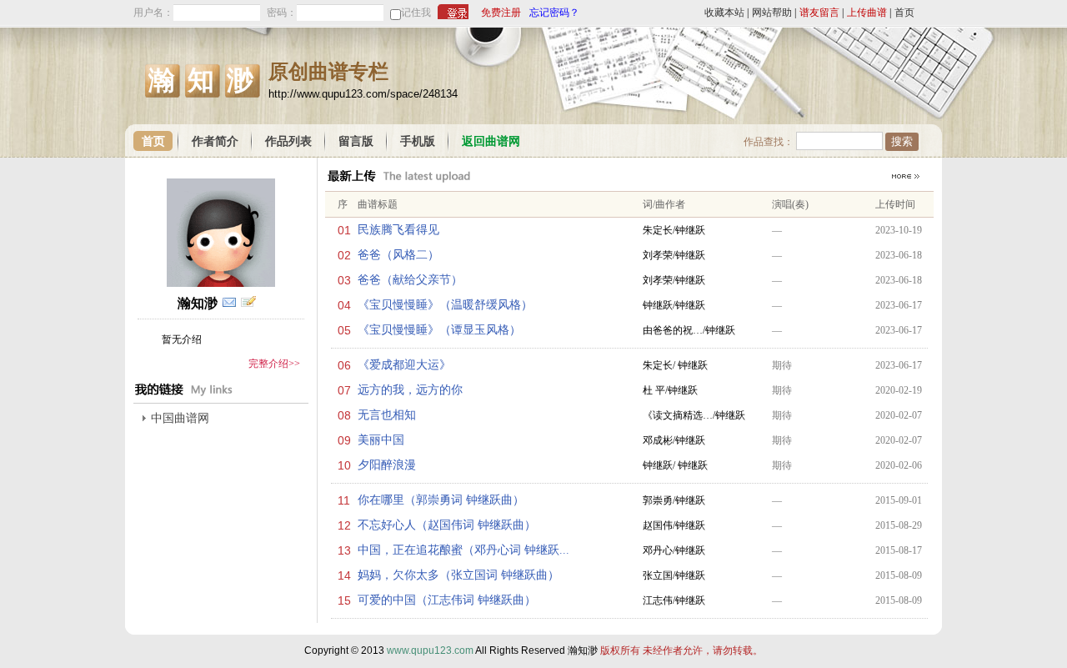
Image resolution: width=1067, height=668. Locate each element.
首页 (904, 12)
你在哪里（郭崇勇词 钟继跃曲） (441, 500)
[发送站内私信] (229, 302)
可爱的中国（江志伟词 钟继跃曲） (447, 600)
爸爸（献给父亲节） (410, 280)
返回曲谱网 (491, 141)
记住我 (416, 12)
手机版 (417, 141)
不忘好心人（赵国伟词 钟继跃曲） (447, 525)
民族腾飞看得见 (398, 230)
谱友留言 (819, 12)
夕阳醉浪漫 (387, 465)
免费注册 (501, 12)
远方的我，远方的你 (410, 390)
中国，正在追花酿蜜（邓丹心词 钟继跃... (463, 550)
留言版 (355, 141)
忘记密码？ (554, 12)
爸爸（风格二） (398, 255)
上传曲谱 (867, 12)
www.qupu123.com (430, 650)
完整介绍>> (274, 363)
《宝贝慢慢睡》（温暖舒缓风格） (445, 305)
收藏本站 (724, 12)
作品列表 (288, 141)
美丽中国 (381, 440)
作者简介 (215, 141)
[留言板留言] (248, 302)
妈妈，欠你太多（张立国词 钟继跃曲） (458, 575)
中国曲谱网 (180, 418)
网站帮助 (772, 12)
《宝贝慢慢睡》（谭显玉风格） (439, 330)
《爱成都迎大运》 (404, 365)
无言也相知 (387, 415)
